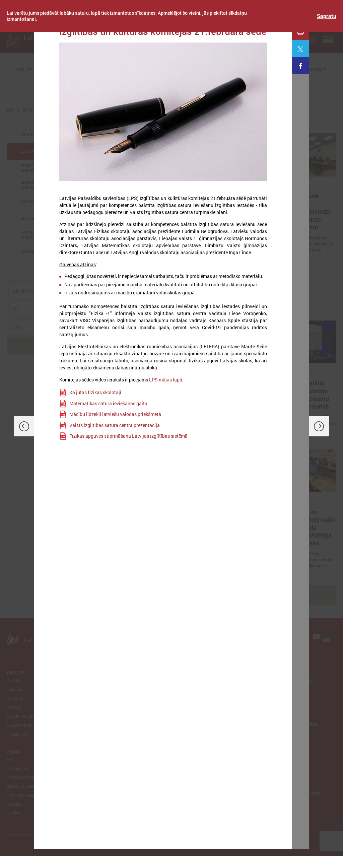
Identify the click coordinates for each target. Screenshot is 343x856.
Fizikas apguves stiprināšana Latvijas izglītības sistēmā (128, 436)
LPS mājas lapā (165, 379)
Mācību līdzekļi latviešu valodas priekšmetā (115, 414)
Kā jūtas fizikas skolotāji (95, 392)
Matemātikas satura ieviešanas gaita (108, 403)
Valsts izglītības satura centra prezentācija (114, 425)
